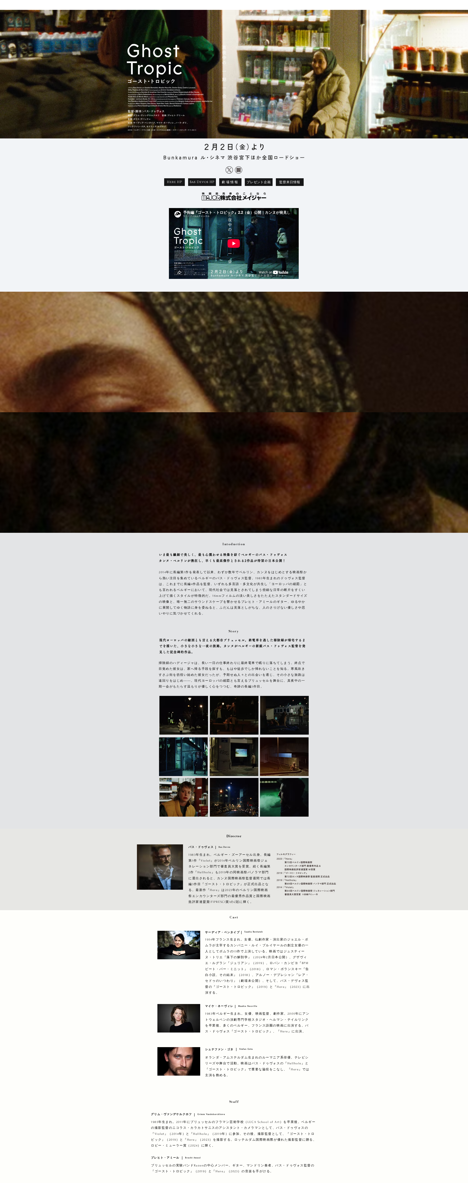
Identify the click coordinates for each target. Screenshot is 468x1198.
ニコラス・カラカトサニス (193, 1128)
